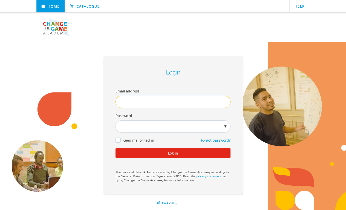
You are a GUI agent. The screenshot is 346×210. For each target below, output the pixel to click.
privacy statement (209, 176)
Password (124, 115)
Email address (128, 91)
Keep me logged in (138, 140)
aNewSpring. (168, 202)
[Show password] (225, 126)
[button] (50, 6)
